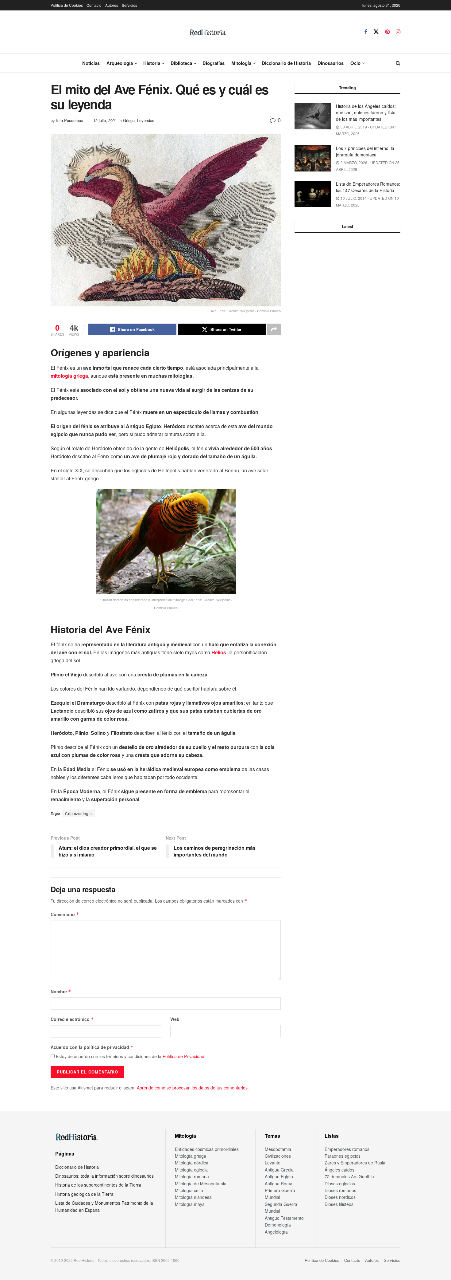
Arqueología (119, 63)
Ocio (355, 63)
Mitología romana (192, 1176)
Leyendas (145, 120)
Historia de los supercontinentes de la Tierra (98, 1185)
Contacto (94, 5)
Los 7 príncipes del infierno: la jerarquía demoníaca (365, 151)
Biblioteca (181, 63)
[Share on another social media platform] (274, 329)
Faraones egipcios (342, 1156)
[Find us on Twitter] (376, 31)
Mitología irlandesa (193, 1197)
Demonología (278, 1225)
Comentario (65, 914)
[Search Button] (398, 63)
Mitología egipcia (191, 1170)
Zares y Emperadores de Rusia (355, 1163)
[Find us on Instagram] (398, 32)
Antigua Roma (278, 1183)
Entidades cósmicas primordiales (207, 1149)
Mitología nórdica (191, 1163)
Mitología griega (190, 1156)
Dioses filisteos (339, 1204)
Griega (129, 120)
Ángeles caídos (339, 1170)
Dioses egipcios (340, 1183)
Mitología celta (189, 1190)
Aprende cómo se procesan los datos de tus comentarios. (193, 1088)
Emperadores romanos (347, 1149)
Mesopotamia (278, 1149)
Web (174, 1019)
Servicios (129, 5)
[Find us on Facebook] (365, 32)
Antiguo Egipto (279, 1176)
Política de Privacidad (183, 1056)
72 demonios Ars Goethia (349, 1176)
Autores (111, 5)
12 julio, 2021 (105, 120)
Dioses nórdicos (340, 1197)
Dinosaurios (331, 63)
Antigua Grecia (279, 1170)
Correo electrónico (72, 1019)
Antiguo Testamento (284, 1218)
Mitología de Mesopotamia (200, 1183)
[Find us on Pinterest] (387, 32)
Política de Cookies (67, 5)
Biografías (213, 63)
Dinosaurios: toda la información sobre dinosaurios (104, 1176)
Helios (218, 652)
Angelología (276, 1232)
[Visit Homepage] (207, 32)
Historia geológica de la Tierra (84, 1194)
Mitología (241, 63)
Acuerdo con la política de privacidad (92, 1047)
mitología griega (69, 375)
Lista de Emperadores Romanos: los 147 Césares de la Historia (368, 187)
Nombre (61, 991)
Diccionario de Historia (286, 63)
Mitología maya (190, 1204)
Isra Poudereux (69, 120)
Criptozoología (78, 813)
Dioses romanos (340, 1190)
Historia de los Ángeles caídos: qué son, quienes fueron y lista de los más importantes (366, 112)
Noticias (91, 63)
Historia (151, 63)
